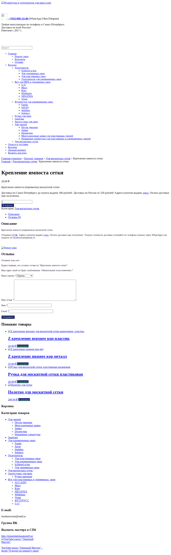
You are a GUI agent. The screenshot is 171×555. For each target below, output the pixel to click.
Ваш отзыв (7, 300)
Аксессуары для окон (26, 121)
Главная (12, 53)
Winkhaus (26, 93)
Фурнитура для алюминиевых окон (34, 101)
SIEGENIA (27, 96)
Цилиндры (27, 133)
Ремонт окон (21, 56)
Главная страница (11, 158)
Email (5, 311)
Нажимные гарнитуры (27, 434)
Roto (23, 90)
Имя (4, 305)
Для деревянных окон (33, 73)
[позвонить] (4, 18)
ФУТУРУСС (22, 500)
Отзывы (19, 62)
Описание (14, 214)
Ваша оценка (8, 275)
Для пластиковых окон (33, 76)
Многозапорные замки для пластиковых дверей (47, 135)
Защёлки (19, 118)
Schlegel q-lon (28, 70)
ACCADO (20, 482)
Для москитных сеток (26, 141)
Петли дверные (29, 127)
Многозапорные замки (28, 425)
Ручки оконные (23, 476)
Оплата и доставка (18, 144)
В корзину (8, 205)
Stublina (25, 110)
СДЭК (15, 235)
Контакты (20, 59)
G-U (23, 84)
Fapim (24, 104)
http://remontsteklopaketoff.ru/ (17, 536)
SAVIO (25, 107)
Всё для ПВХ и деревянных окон (32, 82)
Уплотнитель (22, 67)
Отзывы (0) (14, 217)
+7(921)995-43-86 (18, 18)
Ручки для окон (23, 116)
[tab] (89, 214)
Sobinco (25, 113)
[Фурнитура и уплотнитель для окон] (26, 2)
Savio (18, 446)
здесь (145, 192)
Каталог (12, 65)
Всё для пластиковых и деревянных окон (31, 479)
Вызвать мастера (17, 153)
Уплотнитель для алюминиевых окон (41, 79)
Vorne (24, 99)
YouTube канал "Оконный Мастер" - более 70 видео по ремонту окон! (22, 549)
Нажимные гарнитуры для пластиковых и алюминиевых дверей (56, 138)
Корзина (12, 147)
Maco (24, 87)
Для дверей (21, 124)
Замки (24, 130)
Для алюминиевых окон (21, 440)
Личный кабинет (17, 150)
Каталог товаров (33, 158)
